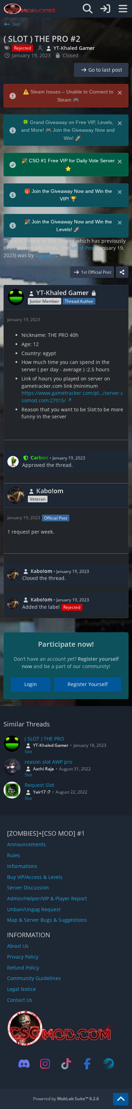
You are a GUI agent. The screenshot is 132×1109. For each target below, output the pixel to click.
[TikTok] (66, 1063)
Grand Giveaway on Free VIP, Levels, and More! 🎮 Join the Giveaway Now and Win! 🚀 (68, 130)
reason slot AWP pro (48, 761)
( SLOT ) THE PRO (44, 738)
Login (30, 684)
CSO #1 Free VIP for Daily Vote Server (72, 160)
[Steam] (108, 1063)
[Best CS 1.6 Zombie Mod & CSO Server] (30, 9)
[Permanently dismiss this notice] (120, 92)
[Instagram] (45, 1063)
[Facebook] (87, 1063)
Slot (28, 752)
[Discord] (24, 1063)
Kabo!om (45, 255)
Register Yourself (88, 684)
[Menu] (123, 9)
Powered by (66, 1099)
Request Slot (39, 785)
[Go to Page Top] (120, 1099)
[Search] (88, 9)
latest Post (83, 247)
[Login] (105, 9)
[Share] (122, 272)
